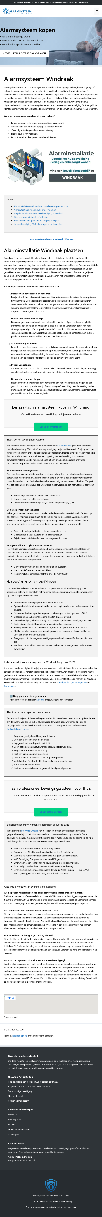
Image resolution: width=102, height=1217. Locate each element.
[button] (52, 239)
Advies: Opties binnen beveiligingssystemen (35, 210)
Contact (33, 1201)
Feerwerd (12, 1115)
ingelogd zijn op (19, 1036)
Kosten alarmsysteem (18, 1101)
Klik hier (40, 700)
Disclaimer (53, 1201)
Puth (61, 683)
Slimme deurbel (15, 1096)
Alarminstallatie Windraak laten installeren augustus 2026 (41, 206)
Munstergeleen (79, 683)
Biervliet (12, 1125)
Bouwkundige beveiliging (20, 1091)
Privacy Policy (66, 1201)
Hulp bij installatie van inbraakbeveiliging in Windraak (39, 214)
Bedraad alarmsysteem (18, 729)
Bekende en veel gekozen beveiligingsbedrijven (36, 221)
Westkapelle (14, 1135)
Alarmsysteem (39, 1195)
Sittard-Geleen (64, 446)
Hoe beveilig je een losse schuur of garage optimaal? (33, 1082)
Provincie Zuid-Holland (18, 1130)
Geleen (67, 683)
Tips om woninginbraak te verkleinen (31, 217)
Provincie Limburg (29, 831)
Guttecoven (9, 686)
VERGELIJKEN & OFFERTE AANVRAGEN (24, 53)
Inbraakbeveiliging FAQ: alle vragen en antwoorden (38, 224)
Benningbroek (15, 1120)
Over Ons (43, 1201)
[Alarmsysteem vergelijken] (17, 11)
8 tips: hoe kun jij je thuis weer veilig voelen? (29, 1087)
